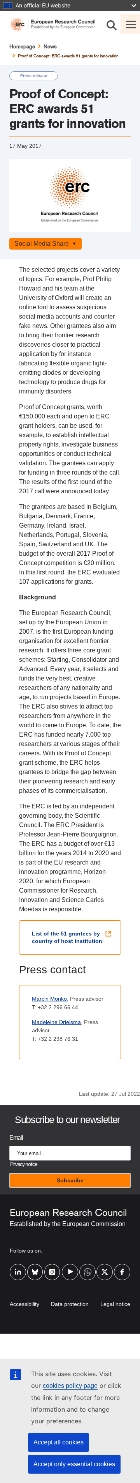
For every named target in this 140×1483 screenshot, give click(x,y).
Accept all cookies (58, 1442)
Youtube (70, 1267)
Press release (33, 75)
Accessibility (24, 1304)
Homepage (22, 46)
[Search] (111, 23)
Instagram (52, 1267)
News (50, 46)
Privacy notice (23, 1164)
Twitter (104, 1267)
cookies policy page (70, 1385)
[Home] (56, 24)
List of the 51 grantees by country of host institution (67, 937)
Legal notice (115, 1304)
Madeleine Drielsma (56, 1022)
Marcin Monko (49, 999)
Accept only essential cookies (74, 1464)
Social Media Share (41, 243)
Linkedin (18, 1267)
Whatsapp (87, 1267)
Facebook (122, 1267)
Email (16, 1137)
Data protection (70, 1304)
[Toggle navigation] (130, 24)
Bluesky (35, 1267)
